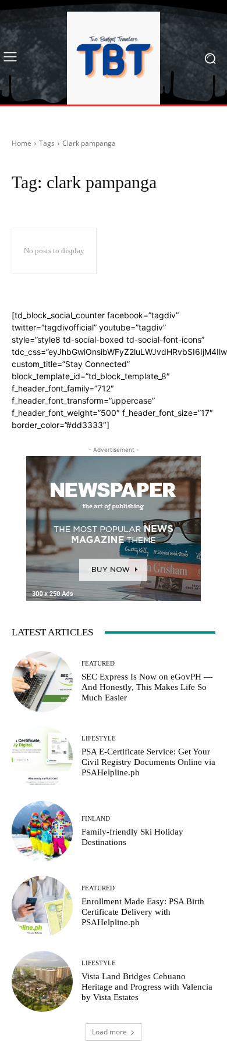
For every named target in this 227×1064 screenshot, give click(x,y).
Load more (109, 1032)
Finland (95, 818)
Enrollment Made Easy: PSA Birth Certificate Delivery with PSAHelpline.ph (142, 912)
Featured (98, 663)
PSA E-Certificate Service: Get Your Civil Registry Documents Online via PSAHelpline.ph (148, 762)
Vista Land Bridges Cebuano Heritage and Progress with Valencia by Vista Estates (146, 987)
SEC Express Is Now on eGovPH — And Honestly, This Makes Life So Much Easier (146, 687)
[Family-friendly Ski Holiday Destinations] (42, 831)
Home (21, 143)
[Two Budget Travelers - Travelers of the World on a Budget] (113, 58)
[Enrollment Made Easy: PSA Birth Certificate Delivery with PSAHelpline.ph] (42, 906)
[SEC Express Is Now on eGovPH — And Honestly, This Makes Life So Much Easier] (42, 681)
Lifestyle (98, 738)
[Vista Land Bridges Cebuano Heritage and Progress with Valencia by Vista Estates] (42, 981)
